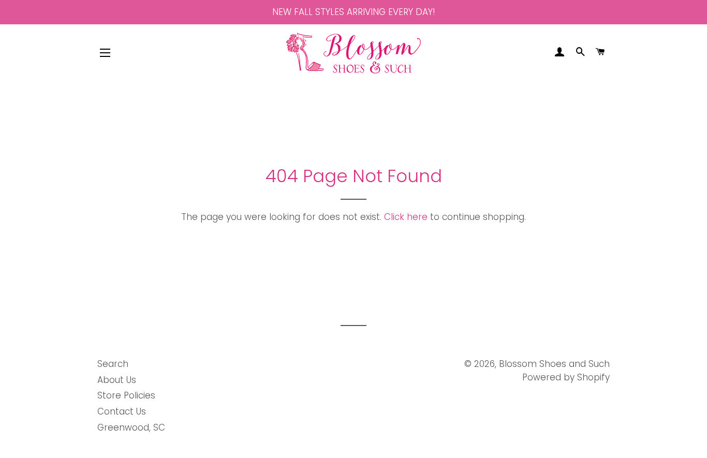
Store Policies (126, 395)
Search (112, 364)
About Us (116, 380)
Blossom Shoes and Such (554, 364)
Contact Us (121, 411)
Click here (406, 217)
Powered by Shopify (566, 377)
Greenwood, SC (131, 427)
